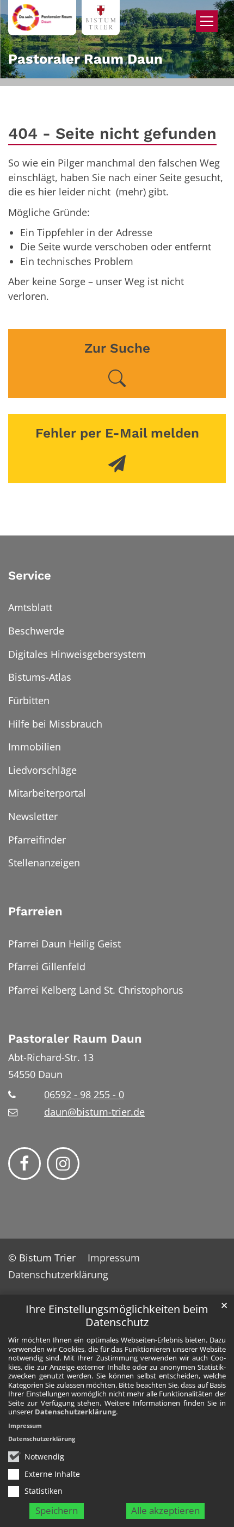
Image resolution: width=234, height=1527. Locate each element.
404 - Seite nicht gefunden (112, 133)
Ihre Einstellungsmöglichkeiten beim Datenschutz (117, 1316)
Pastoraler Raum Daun (75, 1038)
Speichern (56, 1510)
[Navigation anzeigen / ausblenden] (207, 21)
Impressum (25, 1425)
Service (29, 575)
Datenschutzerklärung (75, 1412)
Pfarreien (35, 911)
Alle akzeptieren (165, 1510)
